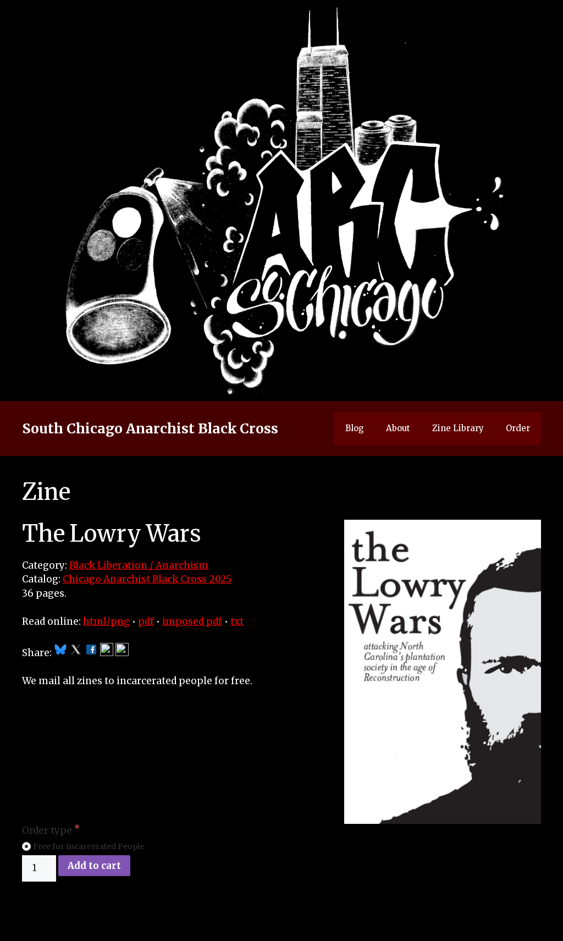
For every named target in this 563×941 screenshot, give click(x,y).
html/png (106, 621)
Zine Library (458, 428)
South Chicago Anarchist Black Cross (150, 428)
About (398, 428)
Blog (354, 428)
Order (518, 428)
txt (237, 621)
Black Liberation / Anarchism (138, 565)
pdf (146, 621)
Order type (48, 830)
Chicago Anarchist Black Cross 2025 (147, 579)
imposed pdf (192, 621)
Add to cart (94, 866)
